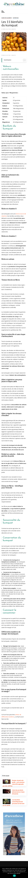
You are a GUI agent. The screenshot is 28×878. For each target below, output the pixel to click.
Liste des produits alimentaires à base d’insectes (18, 792)
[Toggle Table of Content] (23, 60)
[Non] (26, 872)
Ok (14, 875)
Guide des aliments (6, 18)
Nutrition (15, 18)
